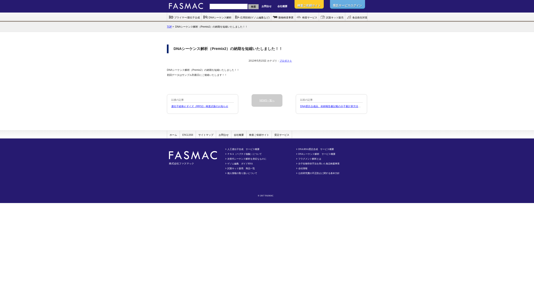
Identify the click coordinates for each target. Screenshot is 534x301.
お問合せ (267, 6)
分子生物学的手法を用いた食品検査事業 (319, 163)
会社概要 (282, 6)
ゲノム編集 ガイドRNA (240, 163)
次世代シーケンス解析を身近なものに (246, 158)
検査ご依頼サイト (259, 134)
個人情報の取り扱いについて (242, 173)
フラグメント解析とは (309, 158)
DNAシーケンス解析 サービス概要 (316, 154)
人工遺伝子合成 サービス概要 (243, 149)
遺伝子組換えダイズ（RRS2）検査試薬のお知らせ (199, 106)
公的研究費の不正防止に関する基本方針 (319, 173)
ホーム (173, 134)
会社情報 (302, 168)
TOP (169, 26)
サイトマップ (205, 134)
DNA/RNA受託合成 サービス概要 (316, 149)
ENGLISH (187, 134)
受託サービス (281, 134)
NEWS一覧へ (267, 100)
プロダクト (286, 60)
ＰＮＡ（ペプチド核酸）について (244, 154)
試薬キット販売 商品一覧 (241, 168)
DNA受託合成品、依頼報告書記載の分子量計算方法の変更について (338, 106)
